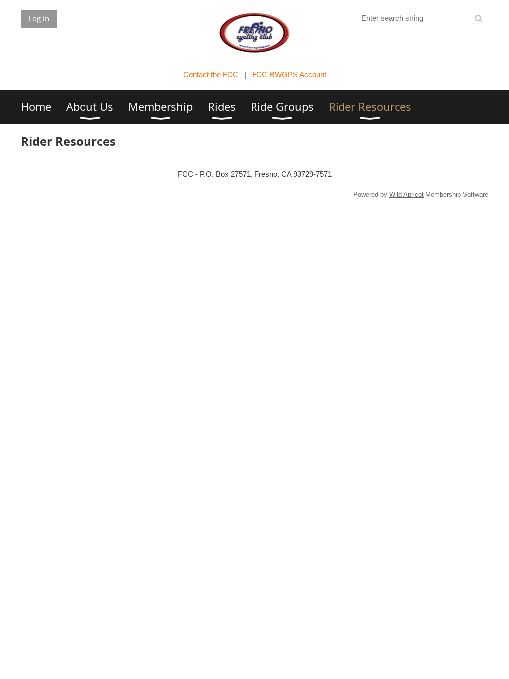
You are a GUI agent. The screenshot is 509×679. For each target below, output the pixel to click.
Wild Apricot (406, 194)
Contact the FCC (210, 74)
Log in (38, 18)
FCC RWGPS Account (289, 74)
